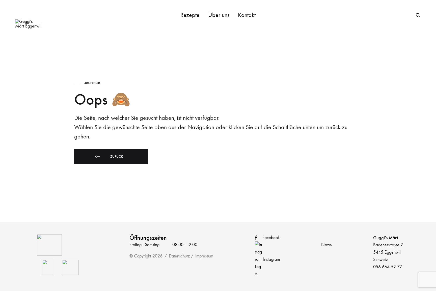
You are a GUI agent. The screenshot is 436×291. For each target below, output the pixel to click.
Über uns (218, 14)
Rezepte (190, 14)
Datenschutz (179, 256)
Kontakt (247, 14)
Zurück (116, 156)
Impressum (204, 256)
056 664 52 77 (387, 267)
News (326, 244)
